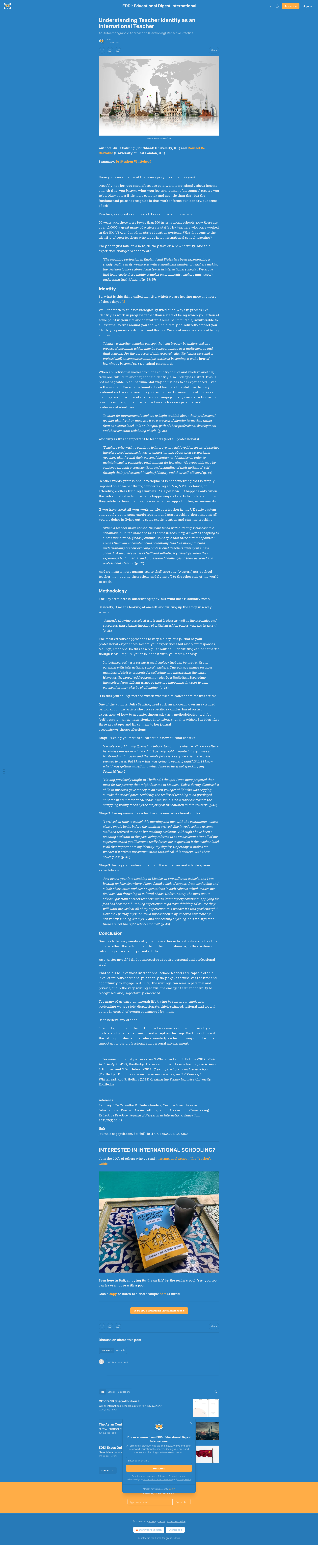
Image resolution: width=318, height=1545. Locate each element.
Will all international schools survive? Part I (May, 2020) (130, 1405)
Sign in (307, 6)
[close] (190, 1422)
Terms (161, 1521)
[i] (123, 301)
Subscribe (291, 6)
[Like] (102, 50)
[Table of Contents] (3, 772)
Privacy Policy (184, 1479)
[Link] (94, 289)
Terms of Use (175, 1476)
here (163, 1294)
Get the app (175, 1529)
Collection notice (176, 1521)
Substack (143, 1538)
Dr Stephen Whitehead (133, 161)
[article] (159, 1408)
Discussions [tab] (124, 1391)
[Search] (270, 6)
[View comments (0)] (110, 50)
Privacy (152, 1521)
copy (113, 1294)
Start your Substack (150, 1529)
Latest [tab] (111, 1391)
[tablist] (113, 1350)
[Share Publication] (277, 6)
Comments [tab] (106, 1350)
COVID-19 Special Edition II (119, 1401)
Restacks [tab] (120, 1350)
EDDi (109, 39)
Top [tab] (103, 1391)
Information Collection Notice (158, 1479)
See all (105, 1470)
